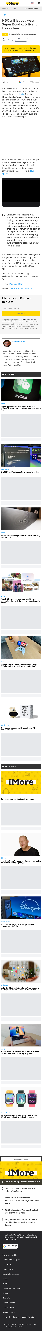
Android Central (8, 1307)
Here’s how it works (20, 41)
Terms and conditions (10, 1255)
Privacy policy (7, 1264)
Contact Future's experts (11, 1260)
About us (6, 1293)
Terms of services (28, 320)
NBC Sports (14, 288)
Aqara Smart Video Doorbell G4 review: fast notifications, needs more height (22, 1201)
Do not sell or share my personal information (19, 1317)
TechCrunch (26, 288)
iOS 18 (16, 9)
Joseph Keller (15, 34)
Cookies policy (8, 1269)
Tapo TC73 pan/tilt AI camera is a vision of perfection (20, 1189)
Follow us (24, 82)
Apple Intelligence (31, 9)
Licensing (6, 1284)
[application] (21, 191)
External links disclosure (11, 1288)
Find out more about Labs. (24, 50)
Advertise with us (9, 1303)
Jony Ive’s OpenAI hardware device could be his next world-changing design (21, 1222)
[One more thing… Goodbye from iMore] (21, 1173)
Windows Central (9, 1312)
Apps (4, 15)
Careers (5, 1279)
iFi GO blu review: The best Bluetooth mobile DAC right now (22, 1211)
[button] (39, 3)
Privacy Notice (30, 322)
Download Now (16, 284)
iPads (21, 94)
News (5, 34)
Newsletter (35, 82)
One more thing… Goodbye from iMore (22, 1182)
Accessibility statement (11, 1274)
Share (7, 82)
